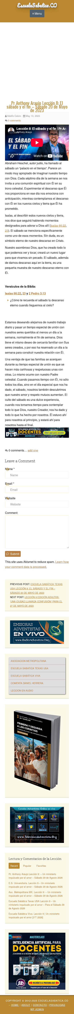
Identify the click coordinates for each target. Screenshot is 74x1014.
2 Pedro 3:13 (37, 293)
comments (14, 120)
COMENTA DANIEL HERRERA (27, 683)
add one (33, 450)
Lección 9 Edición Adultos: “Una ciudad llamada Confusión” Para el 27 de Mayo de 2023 (36, 601)
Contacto (40, 1005)
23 (6, 230)
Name (10, 469)
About (25, 1005)
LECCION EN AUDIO (22, 690)
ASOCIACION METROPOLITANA (28, 661)
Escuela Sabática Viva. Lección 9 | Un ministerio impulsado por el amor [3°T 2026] (34, 915)
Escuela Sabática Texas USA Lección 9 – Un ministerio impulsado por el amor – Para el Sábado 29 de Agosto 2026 (36, 904)
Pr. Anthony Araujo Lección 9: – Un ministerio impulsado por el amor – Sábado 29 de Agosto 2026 (36, 875)
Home (15, 1005)
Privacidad (57, 1005)
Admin (37, 1009)
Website (10, 498)
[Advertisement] (37, 62)
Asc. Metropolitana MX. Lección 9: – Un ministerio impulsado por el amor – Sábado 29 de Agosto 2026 (36, 893)
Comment (11, 513)
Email (9, 483)
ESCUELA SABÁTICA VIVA (25, 675)
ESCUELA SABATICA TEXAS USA (29, 668)
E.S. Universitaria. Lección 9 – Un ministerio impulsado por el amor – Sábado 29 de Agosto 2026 (36, 884)
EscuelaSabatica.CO (37, 5)
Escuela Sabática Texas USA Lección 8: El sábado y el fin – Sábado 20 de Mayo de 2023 (36, 588)
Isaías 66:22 (58, 225)
